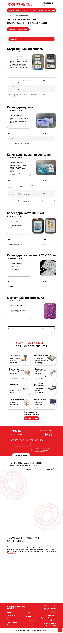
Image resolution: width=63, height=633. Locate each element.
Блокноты (10, 625)
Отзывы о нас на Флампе (13, 474)
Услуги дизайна (12, 622)
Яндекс (50, 469)
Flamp (28, 469)
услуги (18, 10)
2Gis (39, 469)
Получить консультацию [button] (18, 29)
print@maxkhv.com (47, 6)
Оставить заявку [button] (31, 418)
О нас (28, 613)
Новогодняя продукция (21, 15)
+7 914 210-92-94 (49, 3)
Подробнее (11, 553)
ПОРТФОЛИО (42, 10)
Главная (10, 15)
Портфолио (30, 621)
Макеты (29, 617)
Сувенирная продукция (14, 619)
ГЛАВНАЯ (11, 10)
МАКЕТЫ (32, 10)
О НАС (26, 10)
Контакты (29, 625)
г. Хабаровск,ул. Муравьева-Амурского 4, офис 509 (47, 618)
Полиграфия (11, 615)
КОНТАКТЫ (51, 10)
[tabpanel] (31, 59)
